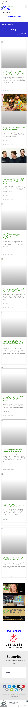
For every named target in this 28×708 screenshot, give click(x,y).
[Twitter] (9, 686)
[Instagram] (18, 686)
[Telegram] (16, 689)
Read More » (6, 86)
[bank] (14, 620)
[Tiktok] (21, 689)
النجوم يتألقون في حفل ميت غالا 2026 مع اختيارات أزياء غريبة (13, 290)
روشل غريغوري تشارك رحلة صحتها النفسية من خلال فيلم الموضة (12, 236)
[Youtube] (23, 686)
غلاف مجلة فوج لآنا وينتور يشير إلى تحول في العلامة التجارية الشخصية (13, 398)
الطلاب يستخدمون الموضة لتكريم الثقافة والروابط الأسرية (14, 128)
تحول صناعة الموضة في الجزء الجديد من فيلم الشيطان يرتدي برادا (13, 343)
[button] (12, 6)
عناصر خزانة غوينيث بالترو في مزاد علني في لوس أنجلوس (12, 450)
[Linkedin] (14, 686)
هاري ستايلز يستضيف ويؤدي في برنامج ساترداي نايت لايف (13, 558)
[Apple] (7, 689)
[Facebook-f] (4, 686)
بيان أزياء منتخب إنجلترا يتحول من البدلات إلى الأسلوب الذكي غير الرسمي (14, 181)
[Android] (11, 689)
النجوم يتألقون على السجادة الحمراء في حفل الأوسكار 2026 (13, 505)
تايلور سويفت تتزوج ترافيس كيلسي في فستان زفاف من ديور (13, 73)
